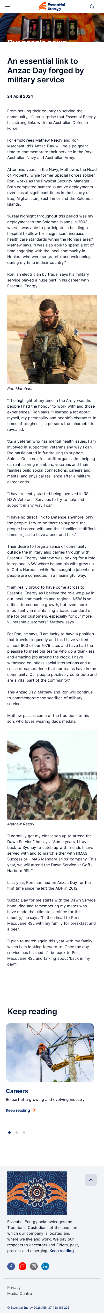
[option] (50, 1068)
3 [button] (24, 1132)
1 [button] (9, 1132)
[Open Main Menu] (7, 6)
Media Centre (19, 1293)
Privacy (14, 1287)
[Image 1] (52, 7)
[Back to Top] (91, 1180)
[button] (94, 6)
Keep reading (62, 1250)
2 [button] (16, 1132)
